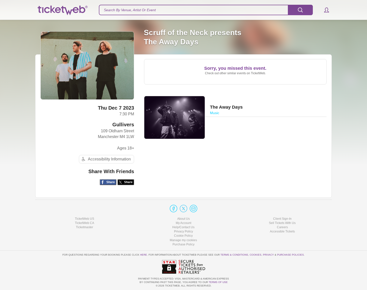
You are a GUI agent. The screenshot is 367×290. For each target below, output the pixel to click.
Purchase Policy (183, 244)
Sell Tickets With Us (282, 223)
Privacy (268, 254)
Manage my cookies (183, 240)
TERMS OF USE (218, 282)
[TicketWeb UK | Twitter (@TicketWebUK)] (183, 208)
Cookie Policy (183, 235)
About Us (183, 218)
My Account (183, 223)
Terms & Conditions (234, 254)
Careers (282, 227)
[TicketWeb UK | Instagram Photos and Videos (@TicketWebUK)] (193, 208)
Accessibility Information (109, 159)
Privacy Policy (183, 231)
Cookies (255, 254)
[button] (324, 10)
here (143, 254)
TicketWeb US (84, 218)
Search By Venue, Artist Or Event (130, 10)
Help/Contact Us (183, 227)
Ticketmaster (84, 227)
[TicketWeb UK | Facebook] (173, 208)
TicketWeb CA (84, 223)
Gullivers (123, 124)
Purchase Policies (290, 254)
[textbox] (206, 10)
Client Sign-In (282, 218)
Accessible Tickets (282, 231)
